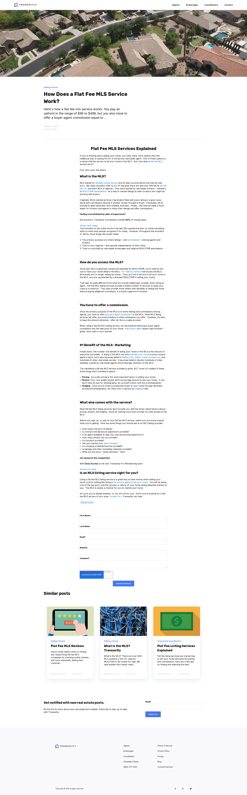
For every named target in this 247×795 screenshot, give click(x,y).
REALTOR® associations (94, 191)
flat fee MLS (156, 161)
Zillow (137, 357)
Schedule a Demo (131, 762)
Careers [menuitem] (228, 5)
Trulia (144, 357)
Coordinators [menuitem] (211, 5)
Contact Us (114, 496)
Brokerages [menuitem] (192, 5)
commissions (133, 240)
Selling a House (87, 502)
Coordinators (129, 756)
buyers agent (135, 328)
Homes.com (154, 357)
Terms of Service (165, 746)
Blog (159, 762)
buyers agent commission (119, 314)
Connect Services (165, 767)
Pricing (160, 756)
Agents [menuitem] (176, 5)
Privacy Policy (164, 751)
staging (138, 388)
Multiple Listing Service (106, 183)
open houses (110, 443)
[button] (89, 225)
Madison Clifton (51, 126)
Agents (126, 746)
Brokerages (128, 751)
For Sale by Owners (131, 271)
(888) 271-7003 (130, 767)
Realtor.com (128, 357)
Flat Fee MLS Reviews (67, 646)
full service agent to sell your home (130, 482)
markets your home (139, 354)
